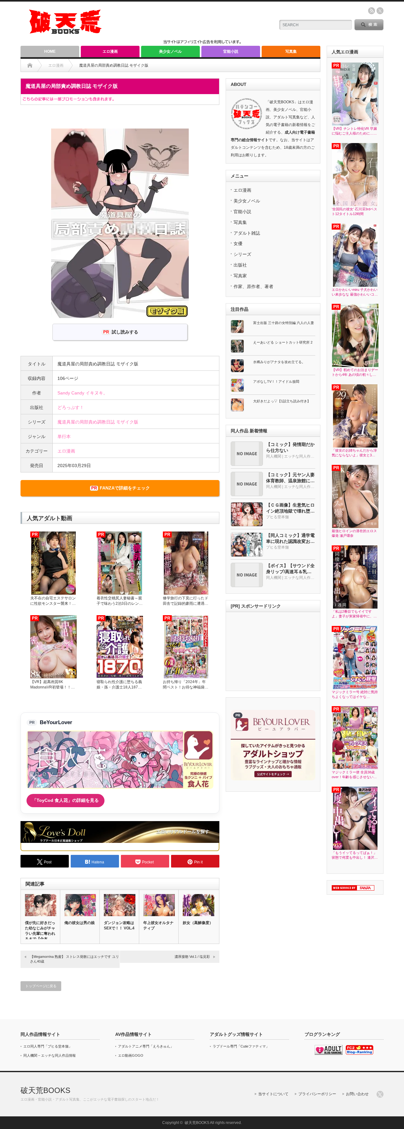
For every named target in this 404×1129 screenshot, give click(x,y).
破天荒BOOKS (45, 1090)
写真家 (240, 275)
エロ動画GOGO (130, 1055)
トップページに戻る (40, 986)
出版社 (240, 264)
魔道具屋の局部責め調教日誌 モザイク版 (97, 421)
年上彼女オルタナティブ (158, 925)
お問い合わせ (357, 1094)
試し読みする (125, 331)
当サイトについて (273, 1094)
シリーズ (242, 254)
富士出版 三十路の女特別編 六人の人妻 (283, 323)
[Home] (30, 65)
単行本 (64, 436)
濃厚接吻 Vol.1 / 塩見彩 (192, 956)
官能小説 (230, 51)
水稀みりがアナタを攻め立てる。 (279, 362)
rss (371, 10)
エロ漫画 (110, 51)
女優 (238, 243)
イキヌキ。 (97, 392)
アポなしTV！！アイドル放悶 (276, 381)
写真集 (291, 51)
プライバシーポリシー (317, 1094)
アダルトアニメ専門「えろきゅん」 (146, 1046)
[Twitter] (380, 1094)
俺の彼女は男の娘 (79, 923)
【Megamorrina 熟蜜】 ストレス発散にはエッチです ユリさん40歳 (74, 959)
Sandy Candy (70, 392)
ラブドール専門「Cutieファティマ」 (241, 1046)
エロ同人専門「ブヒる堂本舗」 (47, 1046)
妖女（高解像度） (198, 923)
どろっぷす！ (70, 407)
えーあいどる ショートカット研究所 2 (282, 342)
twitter (380, 10)
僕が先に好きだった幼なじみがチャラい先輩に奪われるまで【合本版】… (40, 933)
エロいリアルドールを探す (182, 831)
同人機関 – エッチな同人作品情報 (49, 1055)
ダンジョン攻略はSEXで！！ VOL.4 (119, 925)
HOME (50, 51)
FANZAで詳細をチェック (125, 487)
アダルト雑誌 (247, 233)
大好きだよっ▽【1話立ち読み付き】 (282, 401)
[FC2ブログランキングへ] (359, 1053)
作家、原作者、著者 (253, 286)
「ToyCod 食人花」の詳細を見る (65, 800)
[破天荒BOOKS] (66, 31)
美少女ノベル (170, 51)
